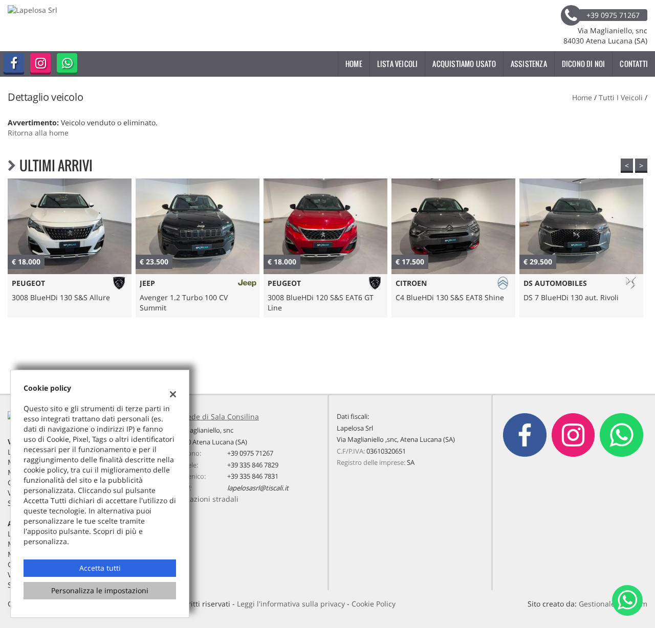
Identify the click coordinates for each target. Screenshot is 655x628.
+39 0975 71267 (250, 453)
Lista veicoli (397, 63)
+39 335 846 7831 (252, 476)
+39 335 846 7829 (252, 464)
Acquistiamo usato (463, 63)
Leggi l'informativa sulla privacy (291, 604)
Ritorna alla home (38, 133)
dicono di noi (583, 63)
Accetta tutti (100, 568)
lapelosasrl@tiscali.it (258, 487)
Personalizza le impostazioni (99, 590)
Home (353, 63)
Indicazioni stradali (205, 499)
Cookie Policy (374, 604)
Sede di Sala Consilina (221, 416)
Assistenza (529, 63)
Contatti (634, 63)
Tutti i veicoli (621, 97)
